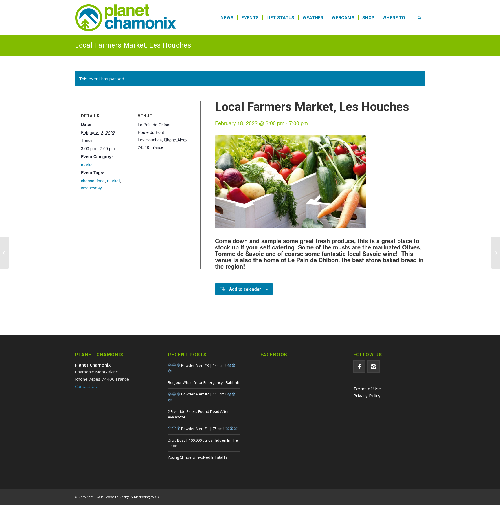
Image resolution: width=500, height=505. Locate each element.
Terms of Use (367, 388)
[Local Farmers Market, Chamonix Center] (495, 253)
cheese (87, 180)
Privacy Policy (366, 395)
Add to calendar (245, 289)
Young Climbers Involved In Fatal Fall (198, 457)
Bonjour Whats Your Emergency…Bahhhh (203, 382)
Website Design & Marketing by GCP (134, 497)
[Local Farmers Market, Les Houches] (4, 253)
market (87, 164)
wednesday (91, 188)
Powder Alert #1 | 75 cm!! (202, 428)
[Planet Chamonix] (125, 17)
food (101, 180)
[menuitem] (227, 17)
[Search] (419, 17)
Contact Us (86, 386)
